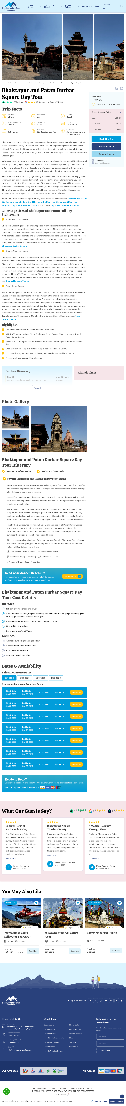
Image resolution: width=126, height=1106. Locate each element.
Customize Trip (70, 576)
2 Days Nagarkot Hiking (102, 933)
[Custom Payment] (51, 787)
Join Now (76, 692)
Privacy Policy (100, 1101)
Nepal (25, 83)
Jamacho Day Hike (46, 202)
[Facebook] (90, 1000)
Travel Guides (49, 1029)
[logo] (11, 1000)
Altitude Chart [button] (87, 372)
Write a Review (75, 1033)
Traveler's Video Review (53, 1051)
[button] (32, 47)
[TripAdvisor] (71, 811)
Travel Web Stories (51, 1042)
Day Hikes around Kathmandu (65, 205)
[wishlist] (121, 6)
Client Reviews (75, 1029)
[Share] (122, 88)
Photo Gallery (74, 1025)
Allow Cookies (116, 1101)
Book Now (33, 951)
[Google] (90, 811)
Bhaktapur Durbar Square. (14, 246)
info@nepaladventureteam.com (20, 1050)
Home (4, 83)
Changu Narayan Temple (17, 281)
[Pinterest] (116, 1000)
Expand (37, 388)
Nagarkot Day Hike (11, 205)
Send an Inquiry (106, 154)
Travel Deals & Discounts (54, 1038)
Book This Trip (106, 139)
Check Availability (106, 146)
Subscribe (105, 1050)
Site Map (72, 1042)
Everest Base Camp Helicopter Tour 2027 (17, 934)
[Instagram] (101, 1000)
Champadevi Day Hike (66, 202)
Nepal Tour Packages (38, 83)
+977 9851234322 (15, 1043)
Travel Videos (49, 1046)
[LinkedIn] (106, 1000)
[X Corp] (95, 1000)
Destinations (14, 83)
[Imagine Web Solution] (68, 1094)
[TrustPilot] (109, 811)
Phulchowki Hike (29, 205)
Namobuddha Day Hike (26, 202)
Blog (97, 6)
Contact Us (73, 1046)
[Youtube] (111, 1000)
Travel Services (50, 1033)
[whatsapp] (6, 1091)
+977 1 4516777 (14, 1036)
